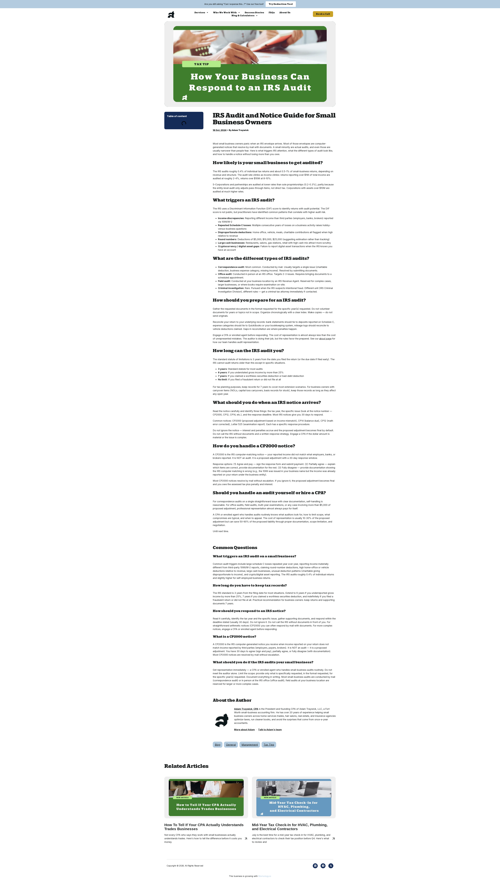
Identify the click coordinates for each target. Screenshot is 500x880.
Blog (217, 744)
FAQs (272, 12)
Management (250, 744)
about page (325, 338)
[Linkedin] (315, 865)
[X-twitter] (330, 865)
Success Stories (254, 12)
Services (199, 12)
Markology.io (264, 876)
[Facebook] (323, 865)
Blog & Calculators (243, 15)
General (231, 744)
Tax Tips (269, 744)
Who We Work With (225, 12)
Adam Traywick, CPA (246, 709)
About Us (284, 12)
